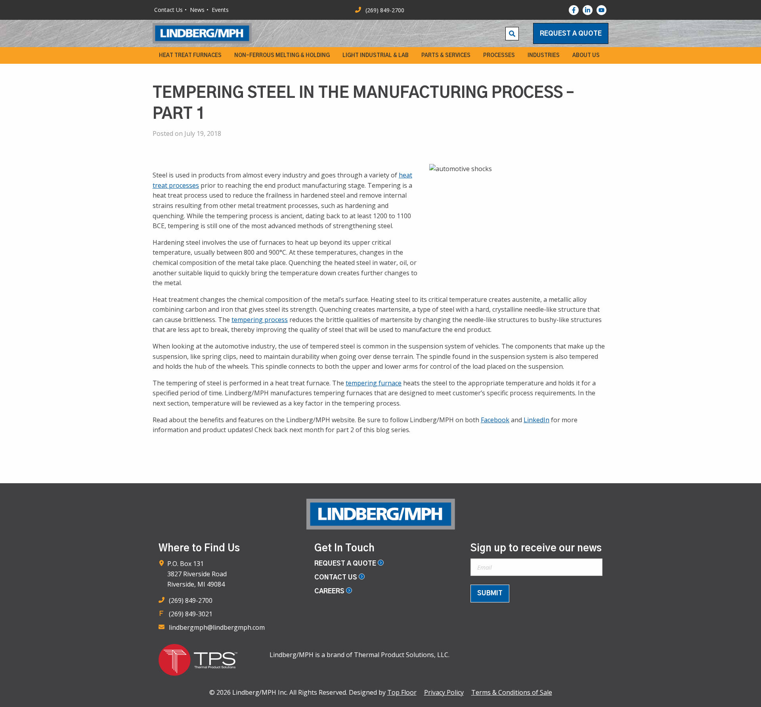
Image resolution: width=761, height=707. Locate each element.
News (197, 9)
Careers (330, 591)
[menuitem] (190, 55)
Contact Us (168, 9)
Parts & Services (445, 55)
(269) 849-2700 (190, 600)
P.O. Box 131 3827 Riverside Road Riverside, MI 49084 (197, 574)
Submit (490, 593)
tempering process (259, 319)
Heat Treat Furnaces (190, 55)
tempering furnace (374, 383)
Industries (544, 55)
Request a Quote (571, 33)
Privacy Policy (444, 692)
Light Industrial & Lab (375, 55)
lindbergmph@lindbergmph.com (217, 627)
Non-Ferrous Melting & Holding (282, 55)
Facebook (495, 419)
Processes (499, 55)
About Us (586, 55)
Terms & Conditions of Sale (511, 692)
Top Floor (402, 692)
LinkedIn (536, 419)
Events (220, 9)
